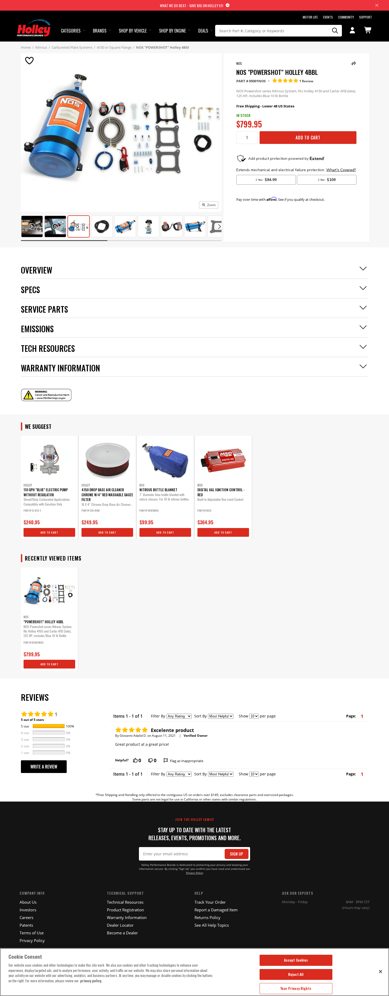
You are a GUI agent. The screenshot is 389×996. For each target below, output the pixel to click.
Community (346, 17)
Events (328, 17)
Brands (99, 31)
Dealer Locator (120, 925)
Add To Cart (308, 137)
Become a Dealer (122, 932)
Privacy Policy (194, 873)
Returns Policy (207, 917)
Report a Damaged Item (216, 909)
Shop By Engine (172, 31)
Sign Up (236, 854)
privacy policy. (91, 980)
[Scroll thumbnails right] (219, 226)
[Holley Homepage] (34, 23)
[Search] (335, 31)
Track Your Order (210, 902)
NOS (239, 63)
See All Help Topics (212, 925)
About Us (28, 902)
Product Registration (125, 909)
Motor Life (310, 17)
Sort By (200, 715)
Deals (203, 31)
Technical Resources (125, 902)
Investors (28, 909)
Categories (70, 31)
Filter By (158, 715)
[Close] (380, 971)
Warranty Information (127, 917)
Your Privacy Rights (296, 988)
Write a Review (43, 766)
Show (243, 715)
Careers (26, 917)
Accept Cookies (296, 960)
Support (365, 17)
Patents (26, 925)
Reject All (296, 974)
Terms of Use (32, 932)
